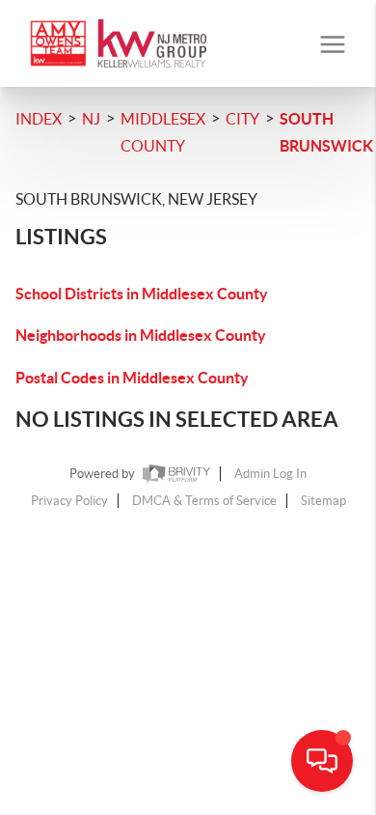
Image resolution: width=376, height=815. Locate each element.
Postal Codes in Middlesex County (132, 377)
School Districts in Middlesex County (141, 293)
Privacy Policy (69, 500)
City (242, 118)
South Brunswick (326, 132)
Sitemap (323, 500)
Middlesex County (163, 132)
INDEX (38, 118)
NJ (91, 118)
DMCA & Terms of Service (204, 500)
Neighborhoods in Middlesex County (140, 335)
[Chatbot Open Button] (322, 761)
